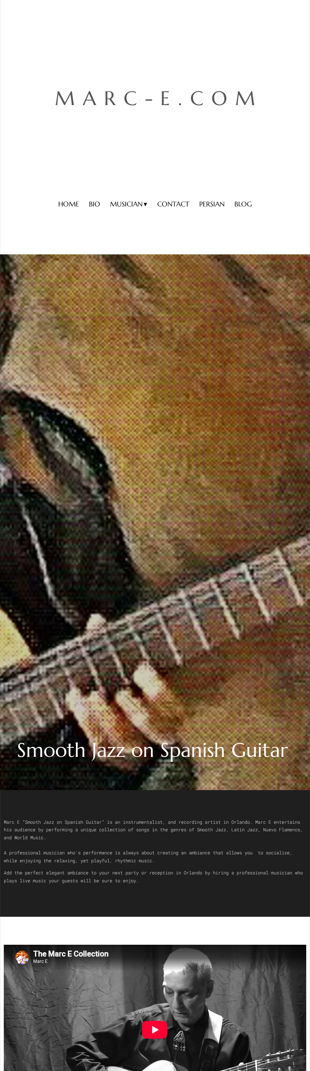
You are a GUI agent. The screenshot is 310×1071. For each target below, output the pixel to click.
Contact (173, 204)
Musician (126, 204)
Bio (94, 204)
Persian (212, 204)
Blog (243, 204)
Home (68, 204)
